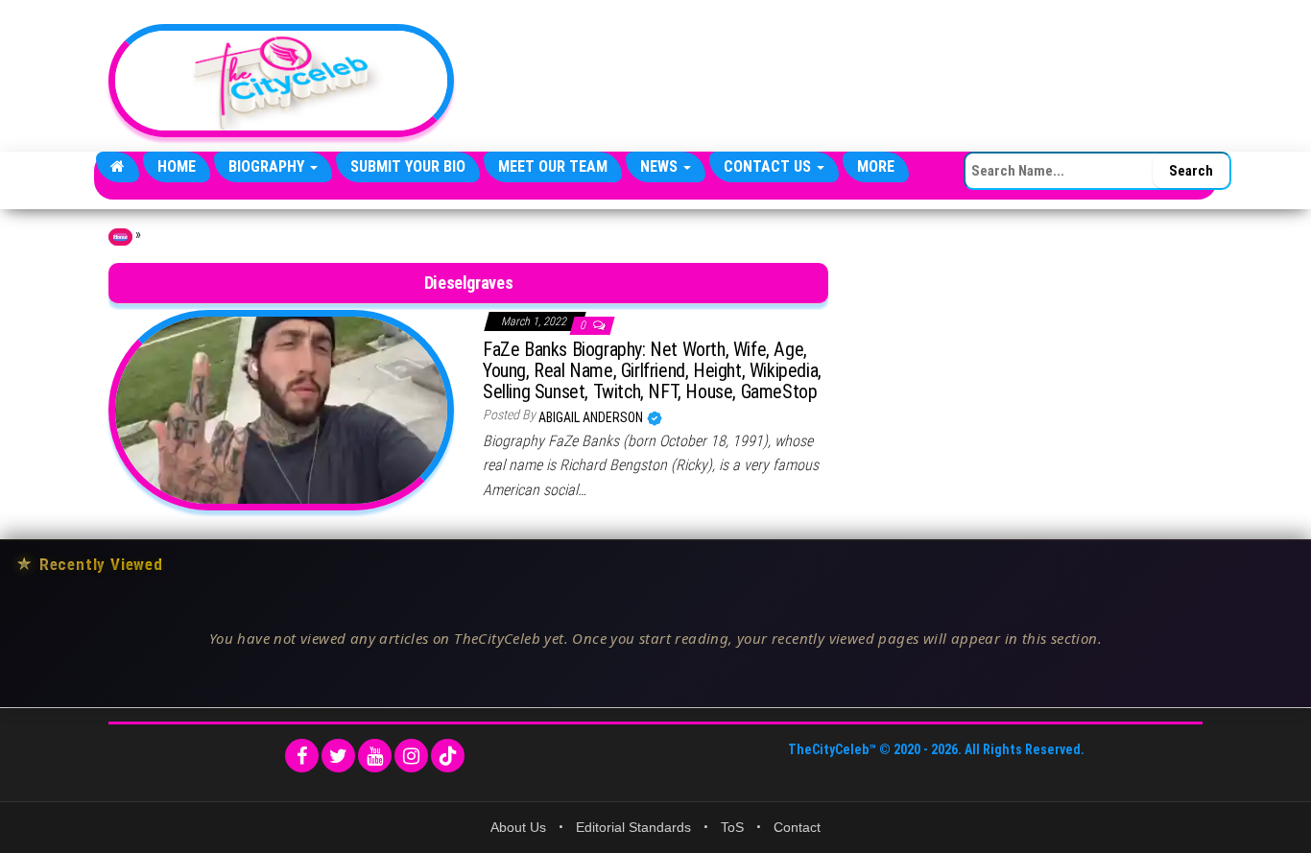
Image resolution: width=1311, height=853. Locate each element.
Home (176, 166)
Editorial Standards (633, 827)
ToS (732, 827)
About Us (518, 827)
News (660, 166)
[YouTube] (375, 755)
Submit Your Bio (407, 166)
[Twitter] (338, 755)
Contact (797, 827)
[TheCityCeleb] (117, 167)
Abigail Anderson (592, 417)
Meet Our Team (553, 166)
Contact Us (769, 166)
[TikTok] (448, 755)
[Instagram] (411, 755)
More (875, 166)
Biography (268, 166)
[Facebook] (302, 755)
